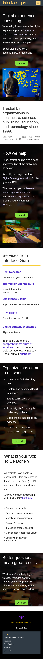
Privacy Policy (21, 628)
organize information (21, 192)
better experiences (20, 196)
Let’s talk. (27, 498)
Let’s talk (21, 63)
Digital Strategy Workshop (17, 178)
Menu (38, 3)
